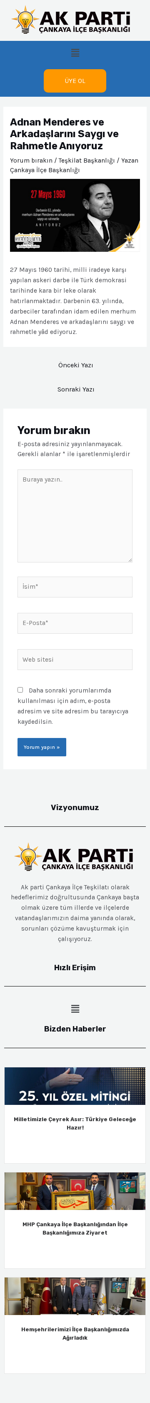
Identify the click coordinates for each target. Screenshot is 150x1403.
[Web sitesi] (75, 661)
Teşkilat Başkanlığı (87, 160)
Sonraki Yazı (76, 389)
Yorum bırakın (31, 160)
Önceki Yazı (75, 365)
